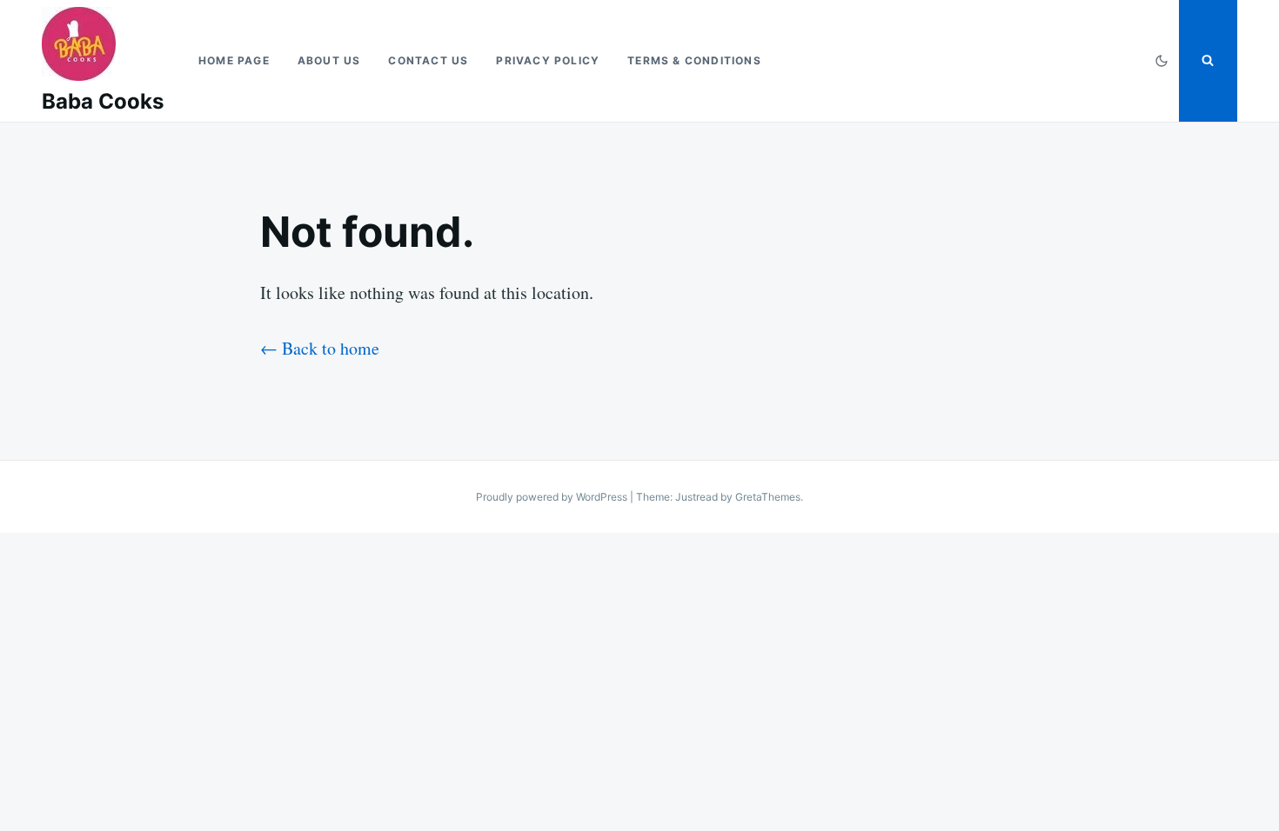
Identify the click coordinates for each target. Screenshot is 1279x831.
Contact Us (428, 60)
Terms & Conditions (694, 60)
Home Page (234, 60)
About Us (329, 60)
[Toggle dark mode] (1161, 61)
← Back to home (319, 348)
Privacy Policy (547, 60)
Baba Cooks (103, 101)
